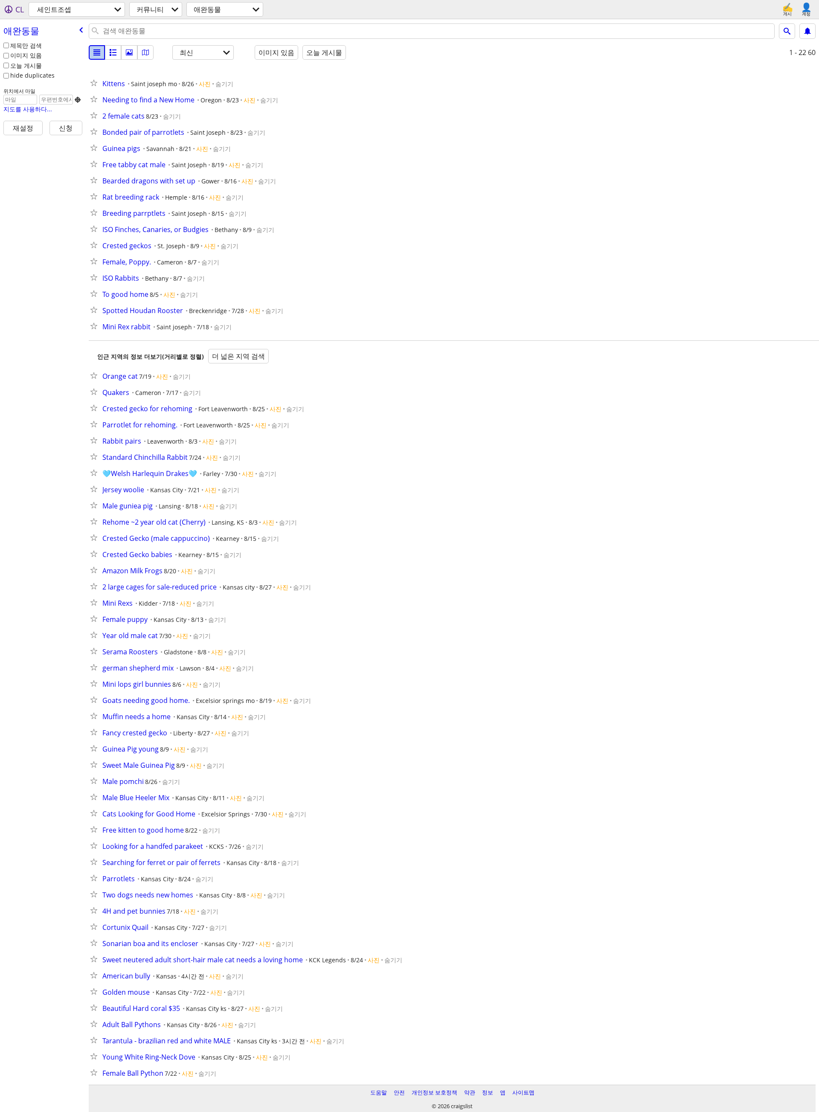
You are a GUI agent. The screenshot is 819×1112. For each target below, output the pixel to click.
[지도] (145, 52)
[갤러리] (129, 52)
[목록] (97, 52)
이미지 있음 (26, 55)
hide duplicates (32, 75)
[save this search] (807, 31)
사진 (205, 84)
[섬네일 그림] (113, 52)
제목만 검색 (26, 45)
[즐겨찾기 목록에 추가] (95, 83)
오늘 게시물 (26, 65)
